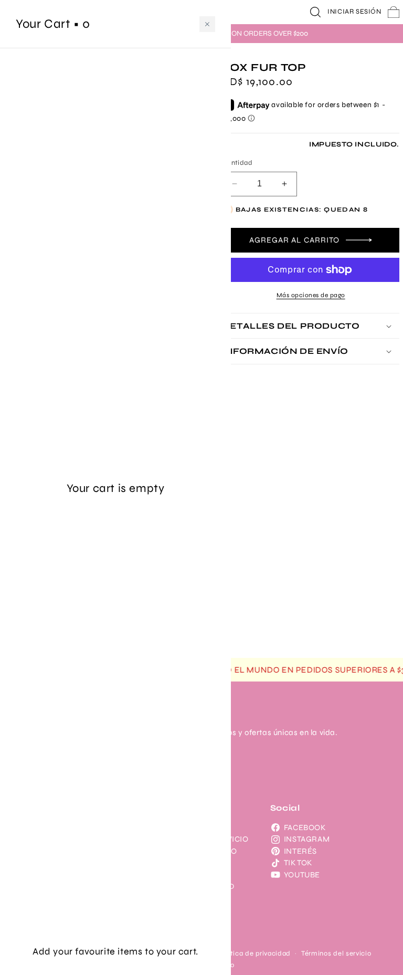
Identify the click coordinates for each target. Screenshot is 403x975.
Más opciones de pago (311, 295)
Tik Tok (298, 862)
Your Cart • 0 (53, 24)
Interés (300, 851)
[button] (315, 12)
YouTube (302, 874)
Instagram (307, 839)
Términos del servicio (336, 953)
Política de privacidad (254, 953)
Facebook (305, 827)
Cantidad (237, 163)
